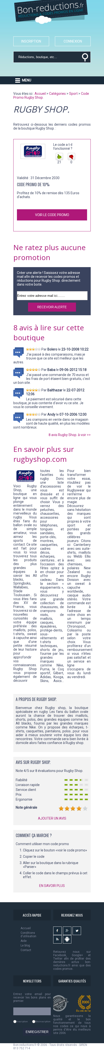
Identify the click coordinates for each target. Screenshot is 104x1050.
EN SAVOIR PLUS (52, 886)
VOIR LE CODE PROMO (52, 215)
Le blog (25, 945)
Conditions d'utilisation (28, 934)
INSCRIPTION (31, 41)
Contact (26, 950)
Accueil (26, 928)
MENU (26, 80)
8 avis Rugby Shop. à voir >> (70, 435)
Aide (24, 941)
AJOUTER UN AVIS (52, 818)
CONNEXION (73, 41)
